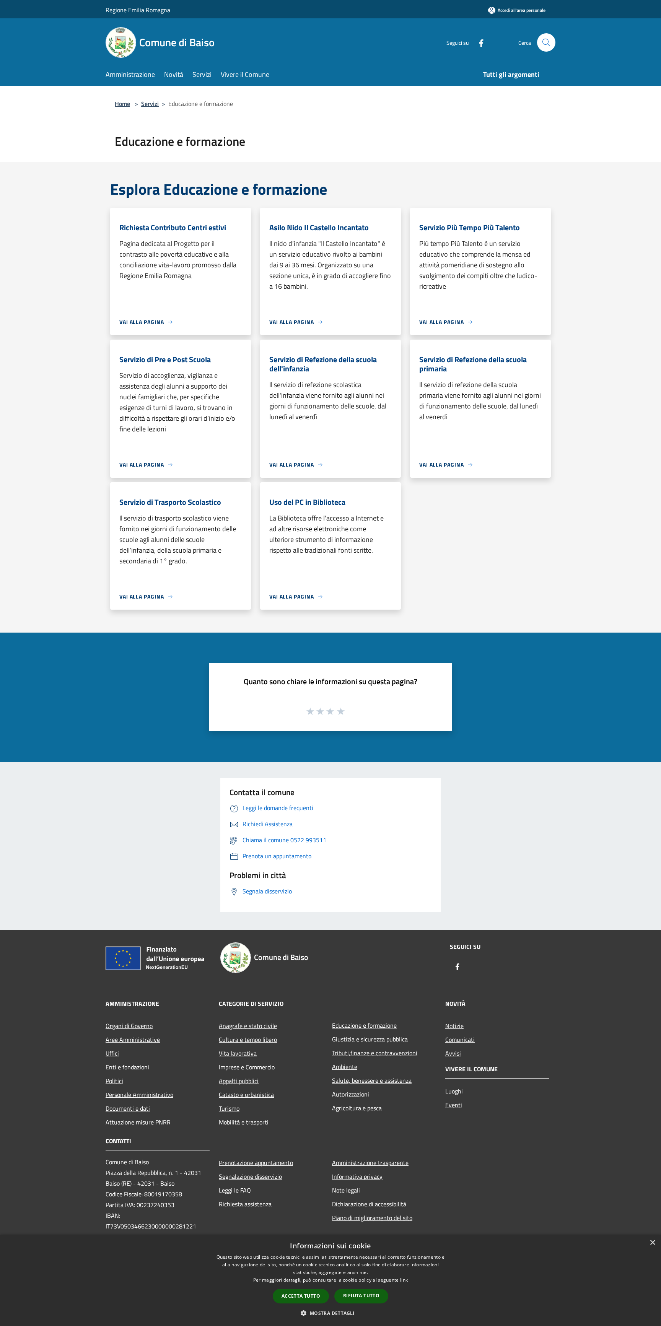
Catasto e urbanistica (246, 1094)
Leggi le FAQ (235, 1190)
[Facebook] (478, 42)
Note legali (346, 1190)
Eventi (453, 1105)
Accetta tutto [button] (301, 1296)
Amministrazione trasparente (370, 1162)
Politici (114, 1080)
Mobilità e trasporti (244, 1122)
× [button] (652, 1243)
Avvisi (453, 1053)
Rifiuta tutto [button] (361, 1295)
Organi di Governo (129, 1025)
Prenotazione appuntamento (256, 1162)
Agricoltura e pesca (357, 1108)
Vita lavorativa (238, 1053)
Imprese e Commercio (247, 1067)
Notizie (454, 1025)
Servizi (150, 103)
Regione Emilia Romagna (138, 10)
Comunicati (460, 1039)
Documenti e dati (128, 1108)
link (404, 1280)
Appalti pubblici (239, 1080)
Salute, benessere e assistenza (372, 1080)
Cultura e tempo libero (248, 1039)
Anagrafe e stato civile (248, 1025)
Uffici (112, 1053)
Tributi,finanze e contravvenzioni (374, 1053)
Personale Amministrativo (139, 1094)
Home (122, 103)
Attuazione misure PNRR (138, 1122)
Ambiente (344, 1066)
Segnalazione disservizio (250, 1176)
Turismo (229, 1108)
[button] (330, 1313)
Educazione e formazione (364, 1025)
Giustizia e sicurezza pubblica (370, 1039)
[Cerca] (546, 42)
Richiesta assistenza (245, 1204)
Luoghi (454, 1091)
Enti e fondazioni (127, 1067)
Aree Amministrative (133, 1039)
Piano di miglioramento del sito (372, 1217)
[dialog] (330, 1280)
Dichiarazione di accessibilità (369, 1204)
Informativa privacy (357, 1176)
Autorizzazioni (350, 1094)
